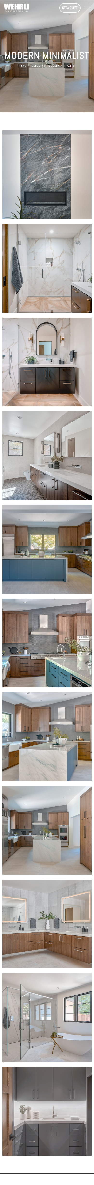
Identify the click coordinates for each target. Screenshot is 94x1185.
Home (22, 65)
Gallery (37, 65)
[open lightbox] (47, 174)
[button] (87, 8)
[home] (19, 7)
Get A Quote (70, 8)
